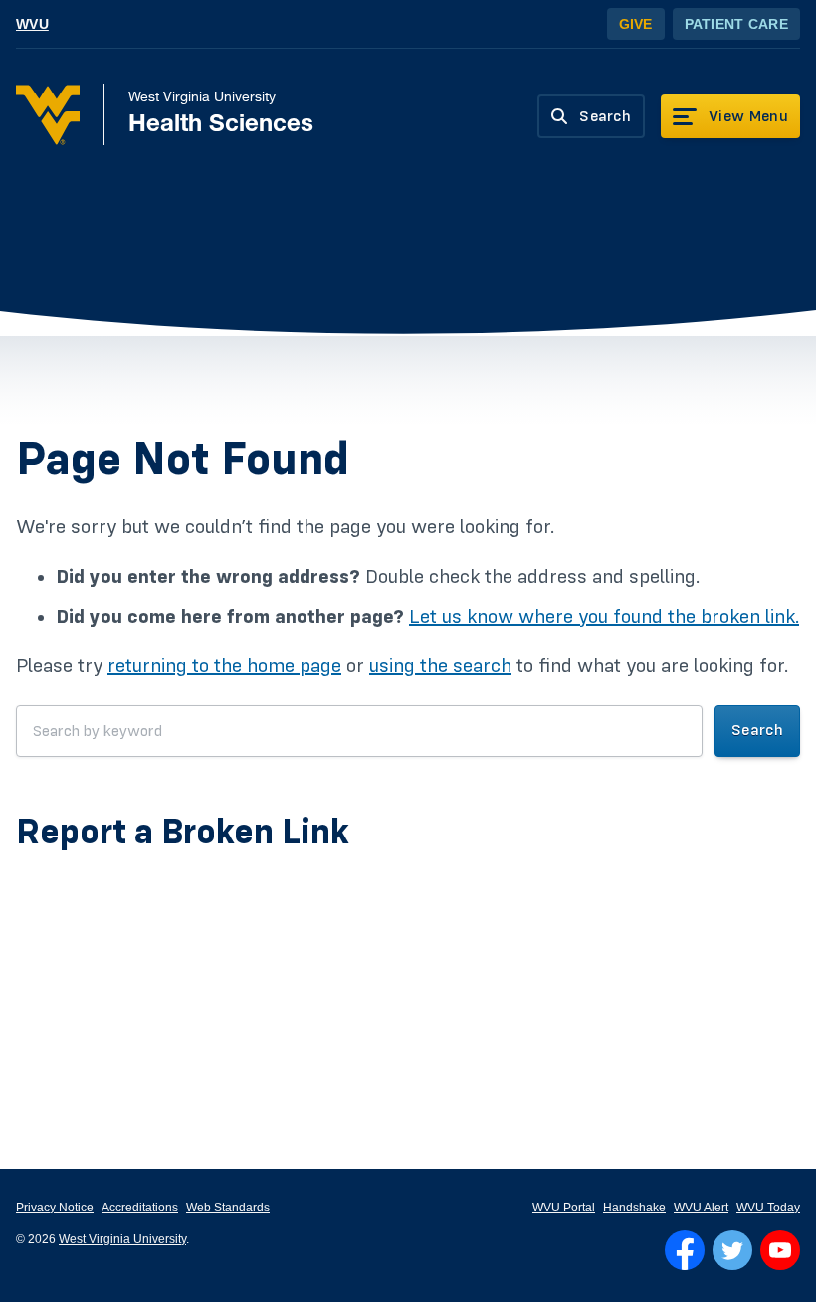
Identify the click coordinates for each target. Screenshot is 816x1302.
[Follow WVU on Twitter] (732, 1250)
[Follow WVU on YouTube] (780, 1250)
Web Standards (228, 1207)
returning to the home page (224, 666)
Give (636, 24)
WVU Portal (563, 1207)
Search (757, 730)
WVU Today (768, 1207)
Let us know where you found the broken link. (604, 617)
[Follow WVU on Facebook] (685, 1250)
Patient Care (736, 24)
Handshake (634, 1207)
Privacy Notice (55, 1207)
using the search (440, 666)
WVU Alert (701, 1207)
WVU (32, 24)
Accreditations (140, 1207)
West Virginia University (122, 1239)
